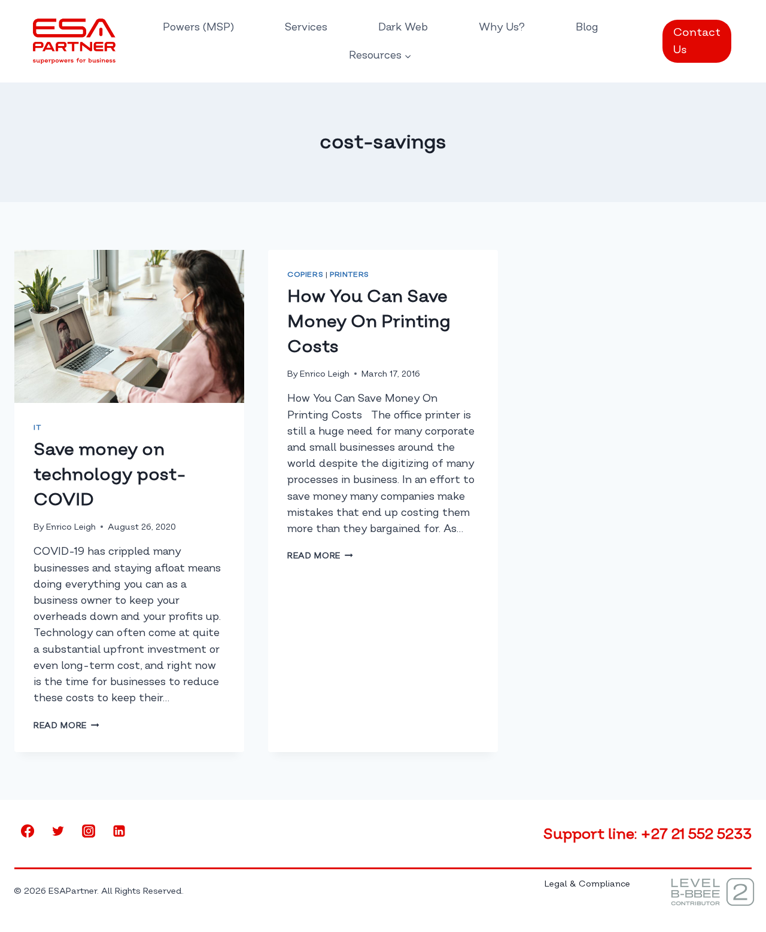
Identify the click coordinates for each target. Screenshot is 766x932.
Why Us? (502, 27)
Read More (66, 725)
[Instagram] (88, 831)
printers (349, 274)
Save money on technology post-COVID (110, 474)
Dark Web (403, 27)
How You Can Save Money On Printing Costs (369, 321)
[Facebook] (27, 831)
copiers (305, 274)
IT (37, 427)
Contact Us (697, 41)
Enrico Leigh (71, 527)
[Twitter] (58, 831)
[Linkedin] (119, 831)
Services (306, 27)
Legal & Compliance (587, 884)
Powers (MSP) (198, 27)
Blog (587, 27)
